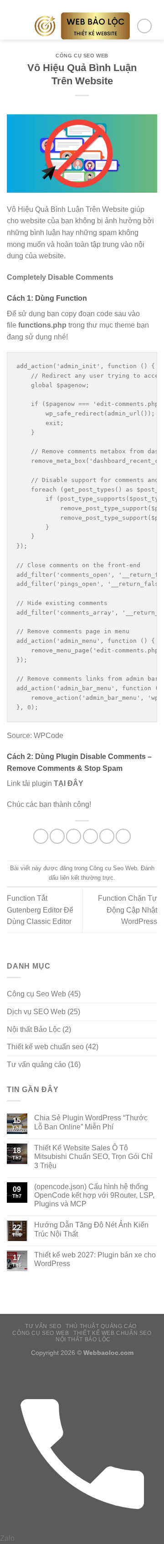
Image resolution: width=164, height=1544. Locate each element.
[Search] (144, 26)
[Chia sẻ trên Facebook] (57, 836)
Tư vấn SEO (43, 1326)
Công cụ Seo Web (82, 55)
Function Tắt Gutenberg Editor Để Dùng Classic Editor (40, 909)
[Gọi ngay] (82, 1526)
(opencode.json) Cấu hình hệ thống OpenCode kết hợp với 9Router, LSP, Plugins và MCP (94, 1195)
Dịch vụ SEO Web (36, 1012)
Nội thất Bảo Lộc (34, 1029)
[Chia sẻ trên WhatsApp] (40, 836)
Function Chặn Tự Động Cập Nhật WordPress (127, 909)
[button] (12, 26)
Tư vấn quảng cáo (36, 1064)
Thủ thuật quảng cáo (101, 1326)
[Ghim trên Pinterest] (106, 836)
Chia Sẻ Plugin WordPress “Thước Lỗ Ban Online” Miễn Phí (91, 1122)
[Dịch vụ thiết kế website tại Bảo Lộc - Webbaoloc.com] (82, 26)
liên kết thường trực (86, 877)
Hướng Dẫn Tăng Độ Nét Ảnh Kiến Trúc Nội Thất (91, 1229)
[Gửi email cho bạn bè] (90, 836)
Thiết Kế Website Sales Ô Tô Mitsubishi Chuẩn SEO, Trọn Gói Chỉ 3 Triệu (93, 1156)
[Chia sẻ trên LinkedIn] (123, 836)
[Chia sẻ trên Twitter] (73, 836)
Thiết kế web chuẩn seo (45, 1047)
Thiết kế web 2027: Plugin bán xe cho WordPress (95, 1259)
